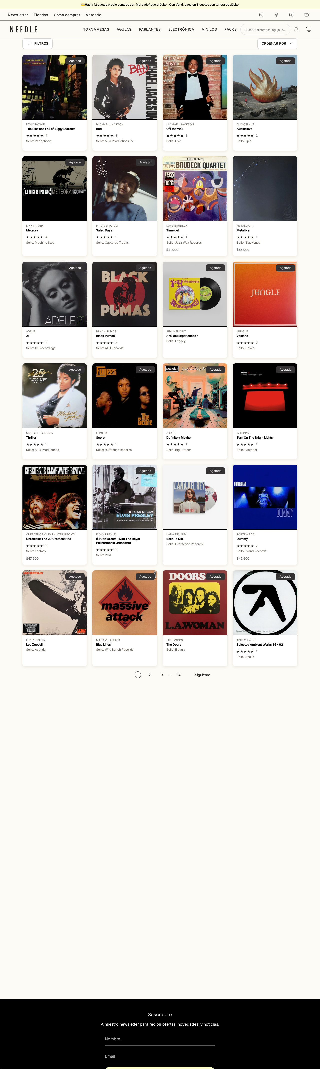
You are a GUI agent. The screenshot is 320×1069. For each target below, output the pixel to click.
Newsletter (18, 15)
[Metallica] (265, 188)
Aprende (93, 15)
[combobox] (265, 29)
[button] (96, 29)
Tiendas (41, 15)
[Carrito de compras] (309, 29)
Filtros (41, 43)
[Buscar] (296, 29)
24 (178, 675)
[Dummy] (265, 497)
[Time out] (195, 188)
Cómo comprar (67, 15)
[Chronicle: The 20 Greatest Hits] (54, 497)
